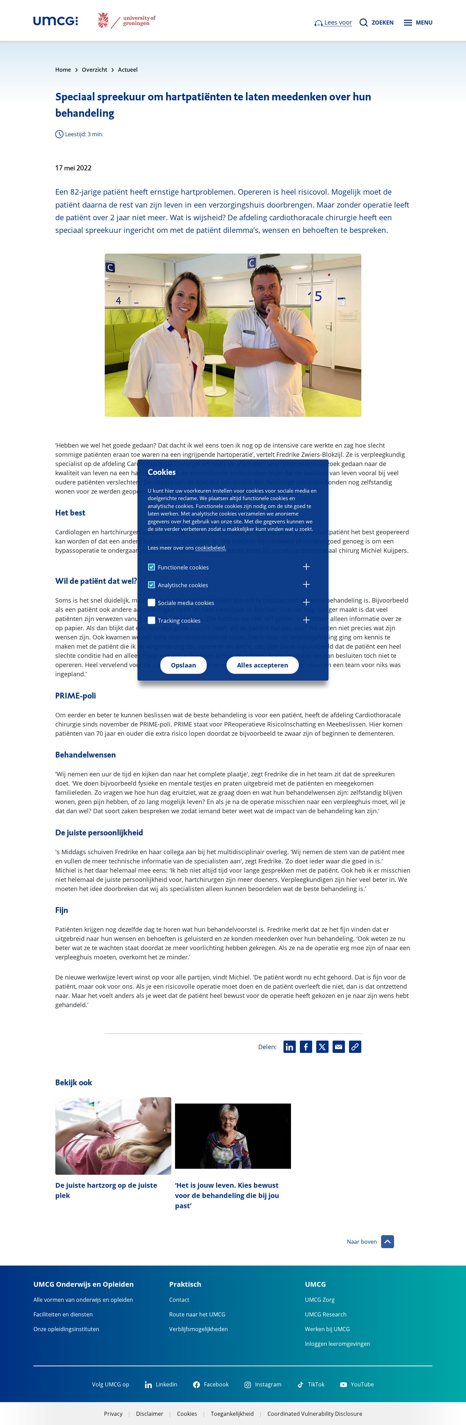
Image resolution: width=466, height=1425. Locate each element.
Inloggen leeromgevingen (337, 1344)
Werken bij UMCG (327, 1329)
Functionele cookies (183, 567)
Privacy (113, 1413)
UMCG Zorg (320, 1299)
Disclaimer (149, 1413)
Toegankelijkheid (232, 1413)
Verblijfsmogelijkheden (198, 1329)
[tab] (306, 568)
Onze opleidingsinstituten (66, 1329)
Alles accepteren (262, 665)
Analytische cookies (183, 585)
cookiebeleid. (210, 547)
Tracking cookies (179, 620)
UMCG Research (326, 1314)
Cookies (187, 1413)
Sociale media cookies (186, 603)
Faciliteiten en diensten (63, 1314)
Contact (179, 1299)
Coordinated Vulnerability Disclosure (314, 1413)
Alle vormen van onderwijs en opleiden (83, 1299)
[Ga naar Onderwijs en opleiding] (55, 20)
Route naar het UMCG (197, 1314)
